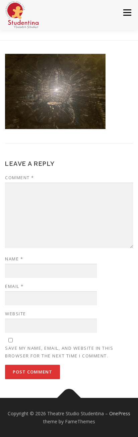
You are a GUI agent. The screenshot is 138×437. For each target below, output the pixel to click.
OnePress (119, 413)
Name (14, 259)
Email (14, 286)
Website (15, 314)
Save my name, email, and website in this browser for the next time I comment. (59, 351)
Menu (126, 12)
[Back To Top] (69, 398)
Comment (19, 178)
